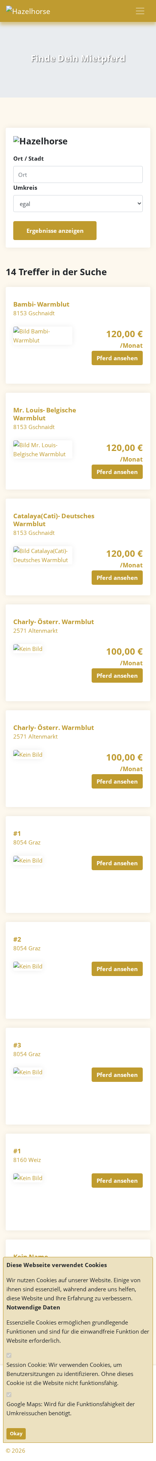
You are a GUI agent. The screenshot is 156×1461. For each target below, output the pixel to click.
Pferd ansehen (117, 358)
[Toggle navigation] (140, 11)
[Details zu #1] (27, 859)
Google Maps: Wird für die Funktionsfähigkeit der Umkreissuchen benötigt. (70, 1408)
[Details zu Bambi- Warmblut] (42, 335)
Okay (16, 1433)
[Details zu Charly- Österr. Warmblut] (27, 648)
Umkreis (25, 187)
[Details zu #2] (27, 965)
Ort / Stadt (28, 158)
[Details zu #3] (27, 1071)
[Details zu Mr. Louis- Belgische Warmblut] (42, 448)
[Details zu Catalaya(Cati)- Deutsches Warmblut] (42, 554)
